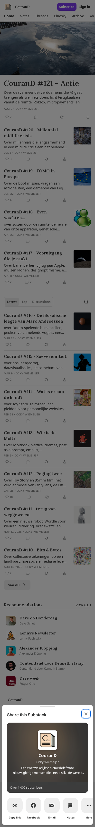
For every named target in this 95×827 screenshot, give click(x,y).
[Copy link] (15, 805)
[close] (86, 714)
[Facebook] (33, 805)
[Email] (52, 805)
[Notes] (70, 805)
